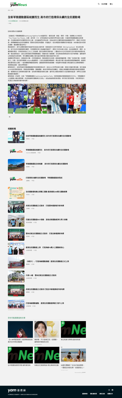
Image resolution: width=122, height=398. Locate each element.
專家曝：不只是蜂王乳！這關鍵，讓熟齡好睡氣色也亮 (46, 341)
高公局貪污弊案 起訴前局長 (70, 340)
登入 (111, 4)
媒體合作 (110, 394)
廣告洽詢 (102, 394)
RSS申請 (104, 4)
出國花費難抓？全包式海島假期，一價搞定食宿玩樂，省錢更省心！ (73, 366)
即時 (12, 10)
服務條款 (85, 394)
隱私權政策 (93, 394)
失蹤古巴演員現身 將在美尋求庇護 (46, 365)
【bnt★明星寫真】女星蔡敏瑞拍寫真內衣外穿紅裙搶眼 (20, 341)
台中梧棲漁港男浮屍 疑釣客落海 (19, 365)
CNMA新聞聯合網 (13, 21)
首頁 (9, 10)
